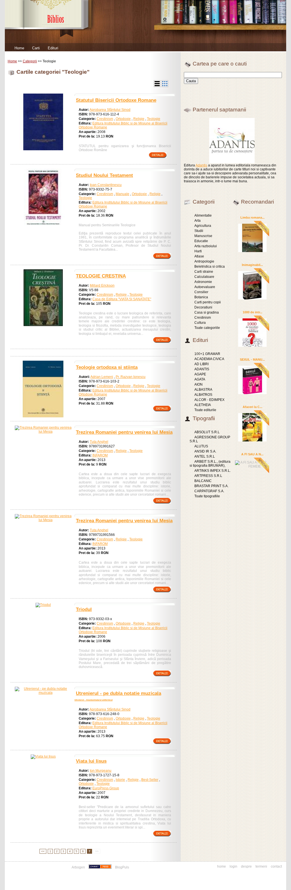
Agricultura (202, 226)
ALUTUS (201, 446)
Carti (36, 48)
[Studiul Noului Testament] (43, 224)
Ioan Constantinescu (106, 185)
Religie (138, 119)
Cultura (200, 323)
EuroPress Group (105, 788)
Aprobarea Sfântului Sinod (110, 110)
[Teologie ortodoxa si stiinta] (43, 416)
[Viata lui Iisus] (43, 756)
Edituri (53, 48)
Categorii (30, 61)
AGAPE (200, 374)
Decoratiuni (203, 307)
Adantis (201, 165)
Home (19, 48)
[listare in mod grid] (164, 86)
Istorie (120, 780)
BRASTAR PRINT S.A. (211, 486)
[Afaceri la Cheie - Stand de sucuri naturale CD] (252, 427)
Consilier (201, 292)
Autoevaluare (204, 287)
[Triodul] (43, 605)
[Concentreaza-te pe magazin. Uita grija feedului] (100, 867)
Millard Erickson (102, 285)
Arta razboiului (205, 246)
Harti (198, 251)
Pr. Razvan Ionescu (131, 377)
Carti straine (203, 272)
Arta (197, 221)
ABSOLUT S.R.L (207, 432)
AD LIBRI (201, 364)
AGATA (199, 379)
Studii (198, 231)
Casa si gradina (206, 312)
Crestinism (105, 119)
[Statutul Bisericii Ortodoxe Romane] (43, 149)
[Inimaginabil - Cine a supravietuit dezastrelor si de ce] (252, 285)
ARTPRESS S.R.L (208, 476)
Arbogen (78, 867)
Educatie (201, 241)
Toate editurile (205, 410)
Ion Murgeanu (100, 771)
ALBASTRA (203, 390)
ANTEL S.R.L (204, 456)
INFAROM (100, 455)
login (233, 866)
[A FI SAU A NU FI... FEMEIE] (252, 464)
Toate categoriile (207, 328)
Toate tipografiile (207, 496)
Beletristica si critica (209, 267)
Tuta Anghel (99, 442)
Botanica (201, 297)
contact (276, 866)
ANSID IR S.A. (205, 451)
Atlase (199, 256)
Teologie (153, 119)
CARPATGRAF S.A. (209, 491)
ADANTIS (201, 369)
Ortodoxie (123, 119)
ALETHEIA (202, 405)
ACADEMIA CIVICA (209, 359)
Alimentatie (203, 215)
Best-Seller (149, 780)
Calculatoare (204, 277)
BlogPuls (122, 867)
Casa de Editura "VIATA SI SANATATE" (121, 299)
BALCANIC (203, 481)
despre (246, 866)
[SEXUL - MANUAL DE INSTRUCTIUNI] (252, 379)
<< (43, 851)
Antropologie (204, 261)
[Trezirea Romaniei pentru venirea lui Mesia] (43, 432)
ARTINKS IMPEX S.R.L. (212, 471)
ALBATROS (203, 395)
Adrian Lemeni (101, 377)
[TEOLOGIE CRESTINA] (43, 325)
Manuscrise (203, 236)
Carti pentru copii (207, 302)
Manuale (122, 194)
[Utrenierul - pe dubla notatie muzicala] (43, 693)
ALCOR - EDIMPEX (209, 400)
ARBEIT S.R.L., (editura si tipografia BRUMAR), (210, 464)
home (221, 866)
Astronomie (203, 282)
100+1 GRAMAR (207, 354)
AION (198, 384)
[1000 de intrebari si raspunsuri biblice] (252, 332)
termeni (261, 866)
